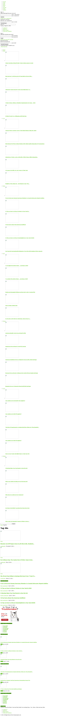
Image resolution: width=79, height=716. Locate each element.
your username (15, 14)
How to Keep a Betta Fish (11, 305)
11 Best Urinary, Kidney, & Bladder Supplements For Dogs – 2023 (20, 102)
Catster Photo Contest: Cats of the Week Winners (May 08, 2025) (20, 130)
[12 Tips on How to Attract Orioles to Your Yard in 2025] (12, 208)
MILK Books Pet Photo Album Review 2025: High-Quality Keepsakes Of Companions (24, 143)
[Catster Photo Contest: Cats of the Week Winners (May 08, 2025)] (12, 128)
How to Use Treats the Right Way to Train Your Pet (17, 453)
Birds (4, 5)
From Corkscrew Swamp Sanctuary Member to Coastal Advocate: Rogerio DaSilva (24, 198)
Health (4, 9)
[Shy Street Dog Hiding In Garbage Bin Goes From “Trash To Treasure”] (10, 572)
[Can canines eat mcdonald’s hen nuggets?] (12, 398)
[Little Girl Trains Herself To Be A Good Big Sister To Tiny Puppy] (12, 87)
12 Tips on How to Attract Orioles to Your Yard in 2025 (15, 588)
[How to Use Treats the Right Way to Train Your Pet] (12, 451)
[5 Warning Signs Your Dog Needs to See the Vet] (12, 465)
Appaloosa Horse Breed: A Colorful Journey (15, 346)
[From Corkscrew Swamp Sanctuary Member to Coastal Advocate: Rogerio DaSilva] (12, 195)
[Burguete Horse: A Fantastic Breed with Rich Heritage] (12, 383)
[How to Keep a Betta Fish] (12, 303)
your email (14, 21)
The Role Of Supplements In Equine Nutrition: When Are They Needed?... (16, 671)
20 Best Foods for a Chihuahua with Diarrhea (15, 116)
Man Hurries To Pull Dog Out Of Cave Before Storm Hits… (18, 76)
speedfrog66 (2, 546)
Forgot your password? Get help (6, 39)
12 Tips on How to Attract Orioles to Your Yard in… (17, 211)
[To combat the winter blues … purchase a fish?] (12, 276)
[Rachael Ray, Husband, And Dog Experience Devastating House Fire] (3, 678)
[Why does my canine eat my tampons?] (12, 492)
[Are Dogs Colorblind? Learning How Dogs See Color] (12, 505)
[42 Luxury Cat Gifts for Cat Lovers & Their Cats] (12, 167)
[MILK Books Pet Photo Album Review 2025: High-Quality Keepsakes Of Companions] (12, 141)
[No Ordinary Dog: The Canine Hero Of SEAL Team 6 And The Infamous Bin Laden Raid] (10, 556)
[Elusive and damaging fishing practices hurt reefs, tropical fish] (12, 289)
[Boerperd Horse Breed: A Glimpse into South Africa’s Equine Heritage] (12, 370)
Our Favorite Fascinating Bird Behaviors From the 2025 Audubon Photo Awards (23, 251)
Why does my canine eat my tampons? (14, 494)
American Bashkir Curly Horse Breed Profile (15, 333)
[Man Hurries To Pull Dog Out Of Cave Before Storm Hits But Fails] (12, 73)
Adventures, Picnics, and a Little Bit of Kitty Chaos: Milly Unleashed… (21, 157)
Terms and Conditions (7, 31)
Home (4, 1)
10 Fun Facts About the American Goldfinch (15, 224)
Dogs (4, 2)
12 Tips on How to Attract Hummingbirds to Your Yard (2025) (19, 237)
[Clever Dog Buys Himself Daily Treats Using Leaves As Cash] (12, 60)
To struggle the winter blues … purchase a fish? (16, 265)
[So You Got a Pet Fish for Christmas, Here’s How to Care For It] (12, 316)
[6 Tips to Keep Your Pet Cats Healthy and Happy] (3, 686)
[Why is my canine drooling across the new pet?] (12, 479)
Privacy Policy (6, 30)
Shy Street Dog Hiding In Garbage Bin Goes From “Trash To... (17, 576)
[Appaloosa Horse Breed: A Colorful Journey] (12, 343)
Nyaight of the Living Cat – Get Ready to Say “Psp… (17, 183)
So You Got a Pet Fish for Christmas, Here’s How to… (17, 318)
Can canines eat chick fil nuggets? (13, 414)
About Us (5, 28)
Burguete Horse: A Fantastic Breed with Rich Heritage (18, 386)
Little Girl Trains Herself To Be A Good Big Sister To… (18, 89)
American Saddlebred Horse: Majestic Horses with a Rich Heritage (21, 359)
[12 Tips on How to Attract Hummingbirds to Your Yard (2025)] (12, 235)
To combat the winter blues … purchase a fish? (16, 278)
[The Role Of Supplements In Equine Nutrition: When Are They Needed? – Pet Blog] (12, 424)
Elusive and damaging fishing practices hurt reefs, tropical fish (20, 292)
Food (4, 8)
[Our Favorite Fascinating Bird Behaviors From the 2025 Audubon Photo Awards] (12, 248)
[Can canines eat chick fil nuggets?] (12, 411)
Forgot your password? (5, 18)
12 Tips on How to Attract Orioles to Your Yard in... (11, 650)
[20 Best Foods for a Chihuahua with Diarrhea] (12, 113)
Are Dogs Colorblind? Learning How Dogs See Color (17, 508)
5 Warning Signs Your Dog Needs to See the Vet (16, 468)
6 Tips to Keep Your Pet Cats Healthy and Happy (11, 688)
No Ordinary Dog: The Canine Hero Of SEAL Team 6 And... (16, 560)
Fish (4, 6)
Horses (4, 7)
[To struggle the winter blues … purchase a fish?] (12, 263)
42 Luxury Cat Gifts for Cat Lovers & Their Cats (16, 170)
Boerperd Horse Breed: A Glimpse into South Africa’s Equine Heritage (21, 373)
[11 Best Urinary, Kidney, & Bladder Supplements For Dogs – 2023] (12, 100)
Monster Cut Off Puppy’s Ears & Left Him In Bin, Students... (17, 543)
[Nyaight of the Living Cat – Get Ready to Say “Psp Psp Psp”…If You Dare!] (12, 181)
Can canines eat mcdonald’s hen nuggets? (15, 400)
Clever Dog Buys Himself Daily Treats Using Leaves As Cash (19, 63)
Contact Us (5, 27)
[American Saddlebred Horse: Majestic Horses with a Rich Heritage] (12, 357)
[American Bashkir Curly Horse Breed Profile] (12, 330)
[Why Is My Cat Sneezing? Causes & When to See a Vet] (12, 518)
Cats (4, 4)
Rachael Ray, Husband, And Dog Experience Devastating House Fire (15, 680)
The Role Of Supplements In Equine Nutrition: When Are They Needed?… (22, 427)
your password (15, 15)
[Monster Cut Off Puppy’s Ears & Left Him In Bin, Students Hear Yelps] (10, 540)
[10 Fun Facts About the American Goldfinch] (12, 222)
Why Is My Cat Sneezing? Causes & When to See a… (17, 521)
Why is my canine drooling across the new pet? (16, 481)
